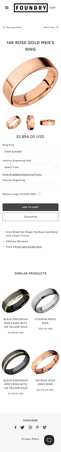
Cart (52, 7)
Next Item (49, 27)
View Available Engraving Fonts (22, 174)
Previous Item (13, 27)
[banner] (31, 7)
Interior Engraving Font (17, 160)
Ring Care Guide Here (28, 246)
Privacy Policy (30, 439)
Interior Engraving (14, 180)
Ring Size (8, 145)
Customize (30, 216)
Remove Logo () (19, 194)
